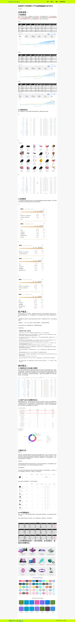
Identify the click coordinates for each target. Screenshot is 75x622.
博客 (52, 1)
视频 (57, 1)
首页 (48, 1)
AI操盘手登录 (62, 1)
